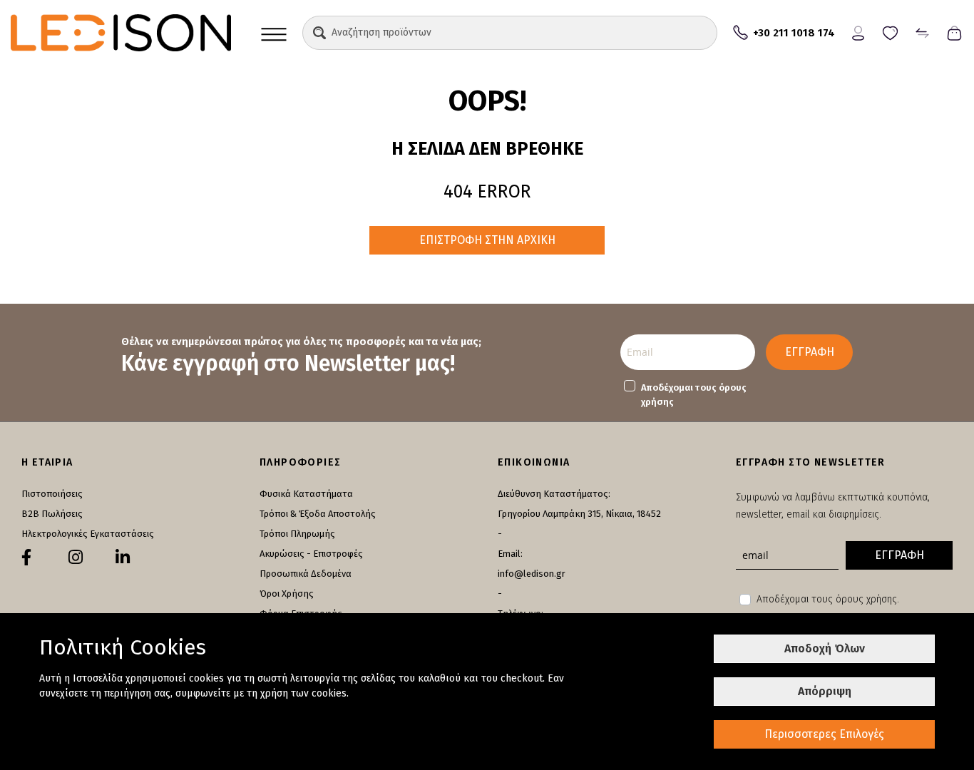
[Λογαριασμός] (858, 31)
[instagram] (75, 557)
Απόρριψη (824, 691)
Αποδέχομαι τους (694, 394)
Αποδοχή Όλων (824, 648)
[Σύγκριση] (922, 31)
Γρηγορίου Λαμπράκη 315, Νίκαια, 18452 (579, 513)
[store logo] (121, 33)
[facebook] (26, 557)
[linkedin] (123, 557)
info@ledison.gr (531, 573)
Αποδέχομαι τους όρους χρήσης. (828, 599)
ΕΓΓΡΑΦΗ (809, 352)
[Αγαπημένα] (890, 31)
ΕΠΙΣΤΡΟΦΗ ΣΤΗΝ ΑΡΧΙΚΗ (487, 240)
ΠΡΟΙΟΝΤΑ (274, 33)
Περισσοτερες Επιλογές (824, 734)
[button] (319, 32)
